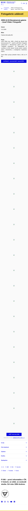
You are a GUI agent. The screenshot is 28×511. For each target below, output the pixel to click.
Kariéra (3, 456)
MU (12, 466)
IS (3, 466)
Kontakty (11, 470)
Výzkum (3, 451)
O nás (2, 442)
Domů (17, 470)
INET (8, 466)
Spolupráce (4, 460)
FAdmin (4, 470)
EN (24, 3)
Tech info (18, 466)
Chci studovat (5, 447)
